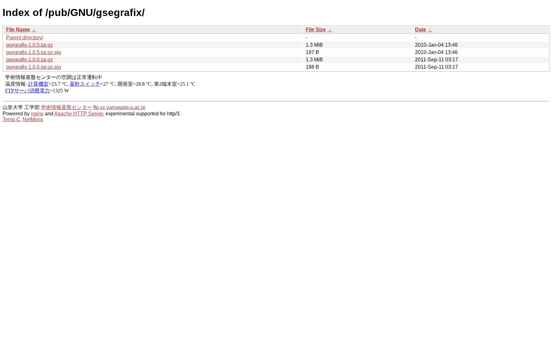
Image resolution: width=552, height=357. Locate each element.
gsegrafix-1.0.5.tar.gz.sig (33, 52)
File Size (316, 29)
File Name (18, 29)
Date (420, 29)
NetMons (33, 119)
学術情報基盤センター (66, 107)
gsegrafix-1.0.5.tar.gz (29, 45)
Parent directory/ (24, 37)
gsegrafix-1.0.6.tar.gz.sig (33, 67)
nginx (37, 113)
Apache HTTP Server (78, 113)
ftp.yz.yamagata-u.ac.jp (119, 107)
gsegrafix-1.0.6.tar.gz (29, 59)
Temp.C (11, 119)
